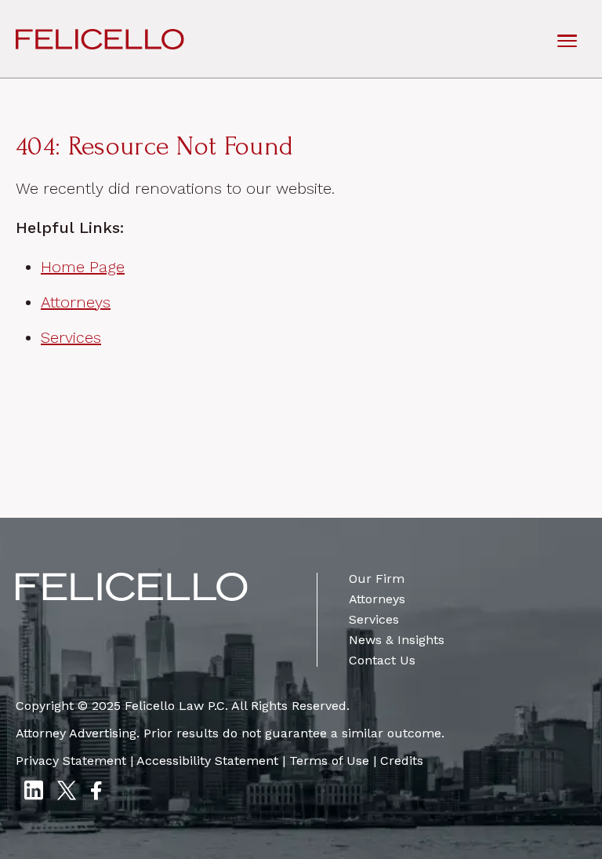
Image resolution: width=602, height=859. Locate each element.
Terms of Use (329, 760)
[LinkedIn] (33, 792)
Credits (401, 760)
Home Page (83, 266)
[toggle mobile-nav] (567, 39)
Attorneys (76, 302)
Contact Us (382, 660)
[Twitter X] (66, 792)
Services (71, 337)
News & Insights (396, 639)
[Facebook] (95, 792)
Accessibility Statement (207, 760)
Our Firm (376, 578)
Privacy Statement (71, 760)
